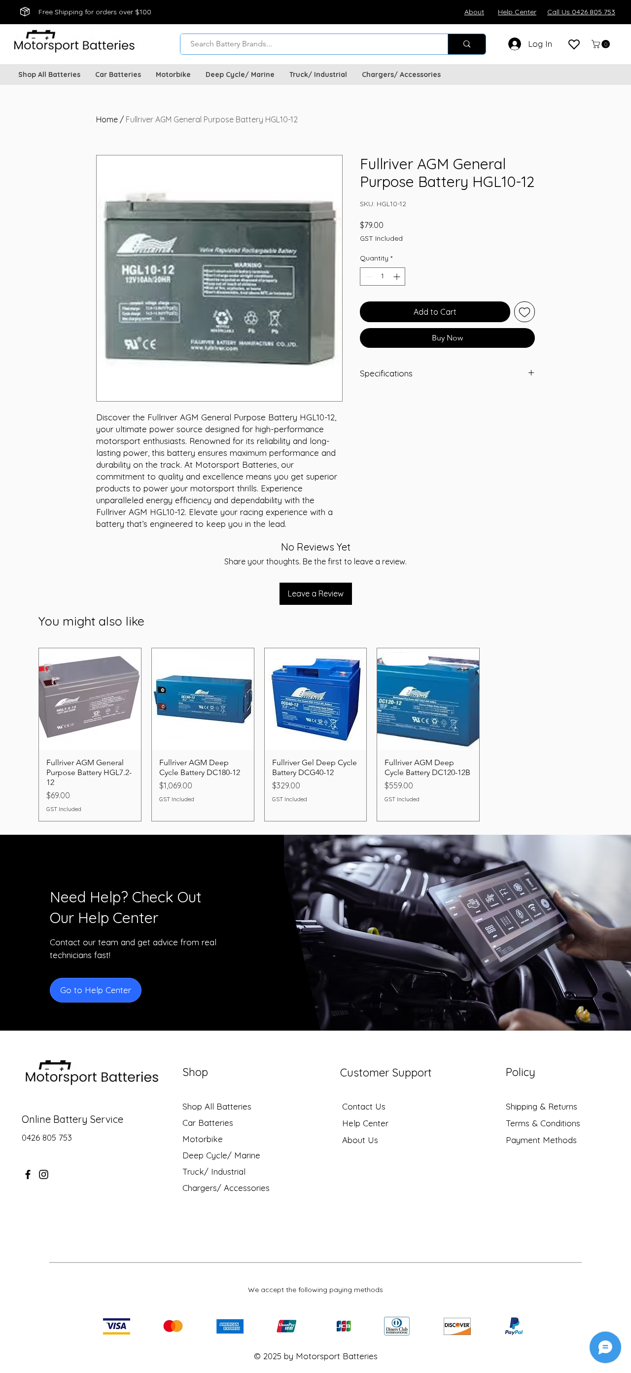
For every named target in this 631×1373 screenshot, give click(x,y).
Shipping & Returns (541, 1106)
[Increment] (397, 276)
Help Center (365, 1123)
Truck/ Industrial (213, 1171)
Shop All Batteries (216, 1106)
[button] (602, 44)
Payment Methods (542, 1140)
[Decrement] (367, 276)
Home (107, 119)
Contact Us (364, 1106)
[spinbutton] (382, 276)
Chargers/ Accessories (226, 1188)
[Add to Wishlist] (524, 311)
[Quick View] (90, 699)
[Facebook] (28, 1174)
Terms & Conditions (543, 1123)
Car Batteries (207, 1122)
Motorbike (202, 1139)
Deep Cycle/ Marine (221, 1155)
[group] (315, 734)
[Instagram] (43, 1174)
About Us (360, 1140)
